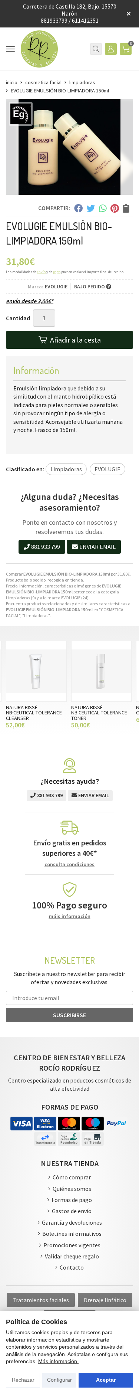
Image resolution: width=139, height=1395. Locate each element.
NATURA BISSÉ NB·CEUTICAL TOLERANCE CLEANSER (34, 712)
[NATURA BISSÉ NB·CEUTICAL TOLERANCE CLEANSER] (36, 671)
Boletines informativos (72, 1233)
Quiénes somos (72, 1188)
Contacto (72, 1267)
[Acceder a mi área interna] (111, 49)
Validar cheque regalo (72, 1256)
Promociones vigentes (71, 1245)
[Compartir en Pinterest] (114, 208)
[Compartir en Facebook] (78, 208)
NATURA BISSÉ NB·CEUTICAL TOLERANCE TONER (99, 712)
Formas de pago (72, 1200)
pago (56, 271)
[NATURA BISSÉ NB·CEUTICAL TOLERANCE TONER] (102, 671)
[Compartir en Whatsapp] (103, 208)
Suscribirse (69, 1015)
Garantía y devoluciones (72, 1222)
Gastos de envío (72, 1211)
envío (41, 271)
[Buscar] (96, 49)
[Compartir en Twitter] (90, 208)
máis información (69, 916)
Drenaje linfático (105, 1300)
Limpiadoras (18, 597)
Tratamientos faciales (41, 1300)
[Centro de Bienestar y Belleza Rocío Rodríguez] (39, 49)
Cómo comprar (72, 1177)
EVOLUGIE (70, 597)
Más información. (58, 1361)
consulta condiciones (69, 864)
